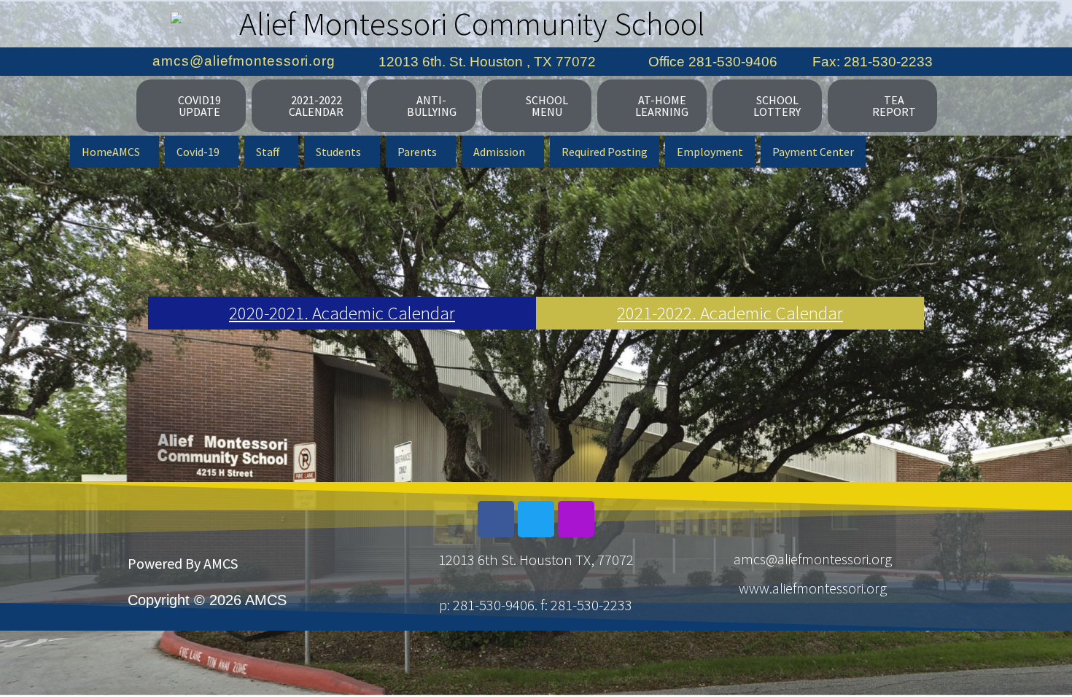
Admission (499, 151)
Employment (710, 151)
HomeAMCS (111, 151)
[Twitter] (536, 519)
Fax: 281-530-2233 (872, 61)
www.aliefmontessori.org (813, 588)
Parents (417, 151)
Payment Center (813, 151)
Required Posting (605, 151)
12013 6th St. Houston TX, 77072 (536, 559)
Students (338, 151)
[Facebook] (496, 519)
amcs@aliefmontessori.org (243, 61)
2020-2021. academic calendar (342, 312)
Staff (267, 151)
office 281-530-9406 (712, 61)
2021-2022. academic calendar (730, 312)
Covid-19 (198, 151)
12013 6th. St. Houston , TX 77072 (487, 61)
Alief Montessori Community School (472, 23)
